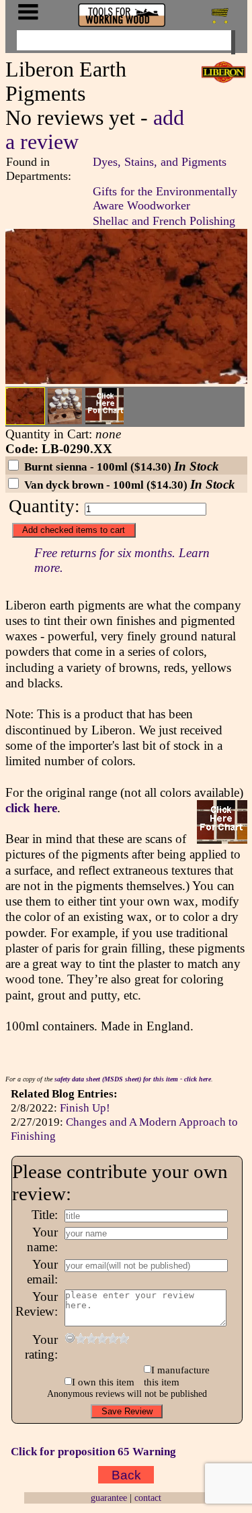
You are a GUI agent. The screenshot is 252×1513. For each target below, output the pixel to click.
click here (31, 808)
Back (126, 1474)
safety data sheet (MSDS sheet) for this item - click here (132, 1079)
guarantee (109, 1497)
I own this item (103, 1381)
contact (147, 1497)
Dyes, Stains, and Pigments (159, 161)
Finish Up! (85, 1107)
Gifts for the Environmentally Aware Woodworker (165, 198)
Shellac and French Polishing (164, 221)
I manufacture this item (177, 1375)
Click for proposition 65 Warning (93, 1451)
